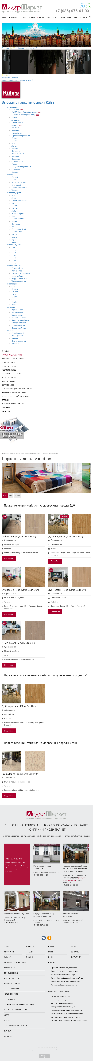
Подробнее (8, 558)
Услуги (62, 17)
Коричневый (16, 185)
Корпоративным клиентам (13, 404)
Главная (4, 17)
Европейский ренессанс (21, 136)
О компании (14, 17)
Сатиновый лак (17, 268)
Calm (13, 286)
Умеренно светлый (19, 182)
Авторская (15, 120)
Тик (13, 227)
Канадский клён (18, 219)
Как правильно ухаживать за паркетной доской (69, 1021)
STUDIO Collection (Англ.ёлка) (23, 115)
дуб (10, 495)
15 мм (14, 260)
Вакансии (6, 411)
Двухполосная (17, 312)
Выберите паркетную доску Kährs (28, 102)
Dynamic (15, 289)
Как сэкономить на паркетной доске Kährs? (67, 1014)
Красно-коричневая (19, 187)
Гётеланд (15, 130)
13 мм (14, 255)
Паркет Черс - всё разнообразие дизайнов (67, 978)
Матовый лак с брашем (21, 273)
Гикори (14, 234)
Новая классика (18, 154)
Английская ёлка (18, 325)
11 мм (14, 253)
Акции (41, 17)
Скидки (48, 17)
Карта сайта (76, 957)
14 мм (14, 258)
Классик (15, 141)
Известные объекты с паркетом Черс (64, 985)
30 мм (14, 263)
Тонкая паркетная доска (60, 1000)
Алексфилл (60, 1050)
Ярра (13, 216)
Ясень (14, 198)
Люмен (14, 146)
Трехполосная (17, 315)
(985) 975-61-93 (13, 858)
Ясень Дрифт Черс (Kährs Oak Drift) (20, 774)
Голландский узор (19, 318)
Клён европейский (19, 229)
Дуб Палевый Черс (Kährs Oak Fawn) (67, 589)
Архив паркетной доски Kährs (62, 1003)
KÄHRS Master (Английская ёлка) (25, 112)
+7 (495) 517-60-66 (40, 925)
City (13, 299)
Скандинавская (17, 162)
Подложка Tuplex (9, 370)
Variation (15, 292)
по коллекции (12, 107)
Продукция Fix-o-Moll (11, 374)
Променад (16, 159)
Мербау (15, 208)
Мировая (15, 149)
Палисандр (16, 224)
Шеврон (15, 172)
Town (14, 305)
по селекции (12, 284)
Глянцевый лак (17, 276)
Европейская (17, 133)
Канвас (14, 138)
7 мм (13, 247)
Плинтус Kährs (8, 362)
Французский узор (19, 328)
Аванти (14, 117)
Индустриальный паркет (21, 320)
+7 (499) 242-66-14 (40, 875)
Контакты (83, 17)
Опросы (5, 400)
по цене (10, 331)
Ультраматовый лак (19, 281)
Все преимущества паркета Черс (63, 975)
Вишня (14, 221)
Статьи (56, 17)
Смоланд (15, 164)
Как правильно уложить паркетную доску (66, 1017)
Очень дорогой (17, 336)
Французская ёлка (19, 323)
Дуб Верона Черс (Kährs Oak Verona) (21, 589)
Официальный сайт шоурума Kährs (64, 968)
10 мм (14, 250)
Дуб (13, 195)
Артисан (15, 125)
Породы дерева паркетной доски (63, 1007)
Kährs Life (16, 110)
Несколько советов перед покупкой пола (66, 1010)
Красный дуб (17, 232)
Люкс (14, 143)
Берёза (14, 206)
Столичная (16, 169)
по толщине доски (14, 245)
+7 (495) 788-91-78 (70, 923)
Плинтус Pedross (9, 366)
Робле (14, 242)
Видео (6, 1015)
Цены (69, 17)
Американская (17, 123)
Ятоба (14, 211)
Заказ (75, 17)
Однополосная (17, 310)
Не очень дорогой (19, 341)
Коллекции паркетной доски (61, 996)
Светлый (15, 177)
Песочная (15, 156)
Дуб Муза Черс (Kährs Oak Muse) (19, 536)
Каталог (24, 17)
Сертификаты (8, 385)
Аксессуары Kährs (9, 377)
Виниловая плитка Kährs (13, 359)
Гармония (15, 128)
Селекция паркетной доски (32, 453)
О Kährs (5, 351)
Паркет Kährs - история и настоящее (64, 971)
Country (14, 297)
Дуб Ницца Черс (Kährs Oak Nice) (65, 536)
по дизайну (11, 307)
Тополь (14, 237)
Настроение (16, 151)
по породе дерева (14, 193)
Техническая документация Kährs (17, 389)
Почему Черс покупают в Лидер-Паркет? (66, 982)
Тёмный (15, 190)
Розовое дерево (18, 213)
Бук (13, 203)
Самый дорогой (18, 333)
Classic (14, 302)
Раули (14, 240)
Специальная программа (21, 167)
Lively (14, 294)
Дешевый (15, 343)
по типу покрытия (13, 266)
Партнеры (6, 408)
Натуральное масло (19, 279)
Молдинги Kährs (9, 381)
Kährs (6, 453)
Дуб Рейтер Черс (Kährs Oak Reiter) (20, 643)
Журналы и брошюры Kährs (14, 393)
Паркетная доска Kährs (12, 355)
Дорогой (15, 338)
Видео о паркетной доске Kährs (16, 396)
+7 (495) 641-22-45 (70, 885)
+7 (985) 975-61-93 (72, 11)
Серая (14, 180)
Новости (31, 17)
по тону (10, 174)
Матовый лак (17, 271)
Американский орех (19, 200)
